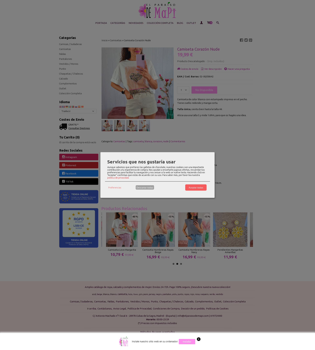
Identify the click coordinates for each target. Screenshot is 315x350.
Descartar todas (144, 187)
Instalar (187, 341)
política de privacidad (118, 177)
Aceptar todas (196, 187)
